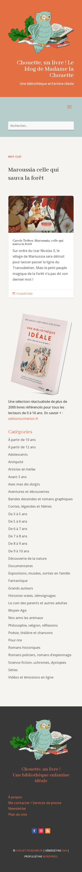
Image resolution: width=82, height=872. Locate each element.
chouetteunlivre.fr (29, 850)
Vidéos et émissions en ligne (30, 677)
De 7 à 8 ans (17, 536)
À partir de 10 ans (22, 439)
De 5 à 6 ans (17, 521)
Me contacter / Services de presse (34, 802)
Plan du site (17, 814)
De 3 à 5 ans (17, 514)
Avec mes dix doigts (24, 484)
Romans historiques (24, 647)
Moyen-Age (17, 610)
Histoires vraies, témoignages (32, 595)
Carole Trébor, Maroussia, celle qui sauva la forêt (41, 247)
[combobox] (41, 126)
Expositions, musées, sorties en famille (39, 573)
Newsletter (17, 808)
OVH (64, 850)
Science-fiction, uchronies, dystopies (37, 662)
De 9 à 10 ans (18, 551)
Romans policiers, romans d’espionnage (39, 655)
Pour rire (15, 640)
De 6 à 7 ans (17, 528)
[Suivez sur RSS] (47, 830)
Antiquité (15, 462)
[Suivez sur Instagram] (41, 830)
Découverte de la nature (27, 558)
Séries (13, 670)
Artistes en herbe (21, 469)
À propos (15, 797)
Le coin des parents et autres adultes (37, 603)
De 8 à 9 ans (17, 543)
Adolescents (18, 454)
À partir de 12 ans (22, 447)
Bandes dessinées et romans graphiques (40, 499)
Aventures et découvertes (28, 491)
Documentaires (20, 566)
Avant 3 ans (17, 477)
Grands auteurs (20, 588)
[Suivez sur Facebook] (34, 830)
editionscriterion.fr (23, 418)
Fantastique (18, 580)
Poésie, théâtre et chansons (30, 632)
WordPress (50, 856)
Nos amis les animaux (25, 617)
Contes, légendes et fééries (30, 506)
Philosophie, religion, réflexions (33, 625)
